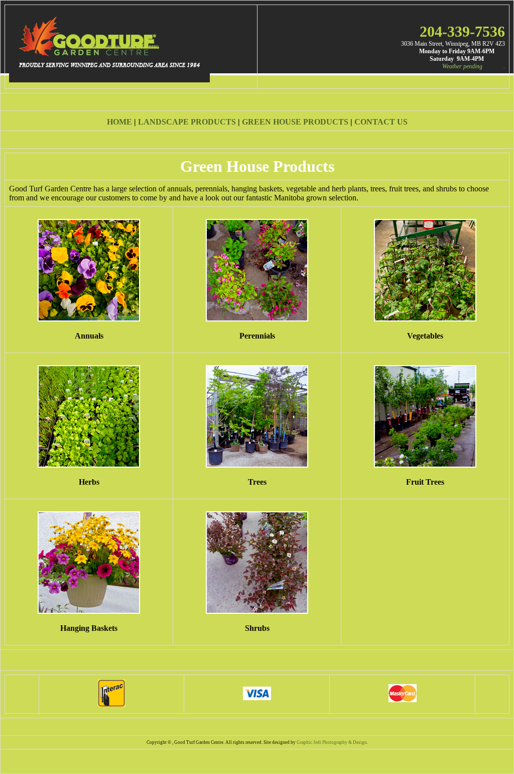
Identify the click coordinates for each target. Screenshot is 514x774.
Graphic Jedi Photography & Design (332, 742)
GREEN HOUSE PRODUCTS (295, 122)
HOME (119, 122)
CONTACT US (381, 122)
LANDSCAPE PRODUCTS (187, 122)
